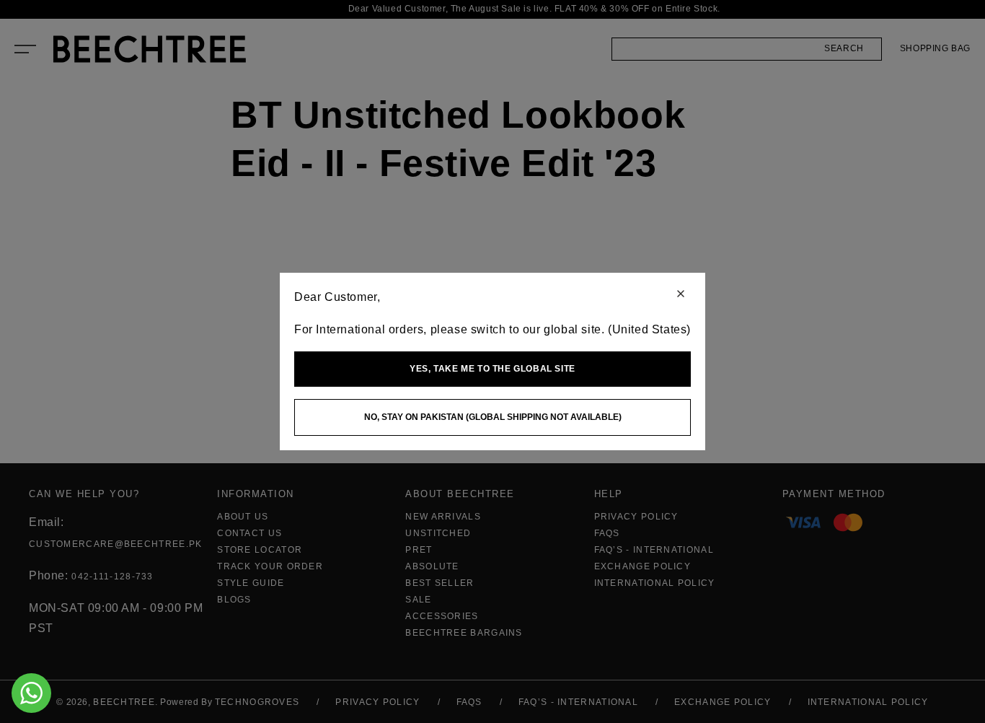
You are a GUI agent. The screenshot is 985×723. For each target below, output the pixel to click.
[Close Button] (681, 294)
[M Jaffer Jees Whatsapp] (31, 693)
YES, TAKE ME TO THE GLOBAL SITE (492, 369)
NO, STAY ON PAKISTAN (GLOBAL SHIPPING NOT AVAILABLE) (493, 417)
